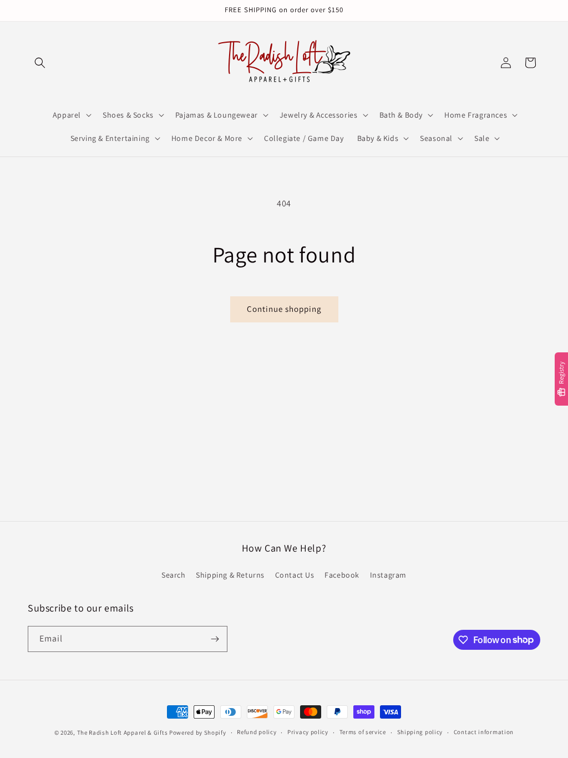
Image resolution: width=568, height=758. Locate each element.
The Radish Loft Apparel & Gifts (123, 732)
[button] (40, 62)
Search (173, 575)
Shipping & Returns (230, 575)
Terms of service (362, 732)
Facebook (341, 575)
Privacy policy (307, 732)
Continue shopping (284, 309)
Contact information (484, 732)
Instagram (388, 575)
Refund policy (256, 732)
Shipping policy (420, 732)
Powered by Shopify (197, 732)
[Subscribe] (214, 639)
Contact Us (295, 575)
